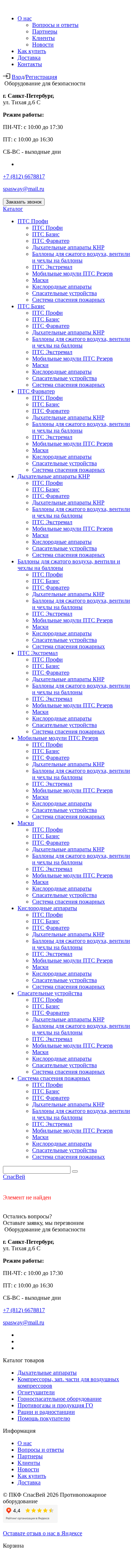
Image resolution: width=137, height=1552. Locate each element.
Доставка (29, 58)
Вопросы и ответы (55, 25)
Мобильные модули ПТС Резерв (72, 273)
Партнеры (44, 31)
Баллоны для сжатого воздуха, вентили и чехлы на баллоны (81, 257)
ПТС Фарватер (50, 241)
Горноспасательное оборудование (60, 1399)
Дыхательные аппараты (47, 1373)
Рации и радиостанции (46, 1412)
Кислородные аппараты (62, 287)
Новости (43, 44)
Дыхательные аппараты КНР (68, 247)
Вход (18, 77)
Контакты (30, 64)
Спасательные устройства (64, 293)
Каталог (13, 209)
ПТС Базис (46, 234)
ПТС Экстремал (52, 267)
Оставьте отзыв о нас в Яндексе (42, 1533)
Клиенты (43, 38)
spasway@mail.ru (23, 189)
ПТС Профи (33, 221)
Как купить (32, 51)
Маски (40, 280)
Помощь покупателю (44, 1418)
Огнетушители (36, 1392)
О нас (25, 18)
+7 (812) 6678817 (24, 176)
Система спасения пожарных (68, 300)
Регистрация (41, 77)
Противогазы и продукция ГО (55, 1405)
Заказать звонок (24, 202)
